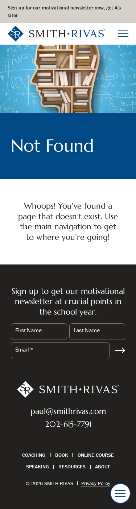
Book (61, 455)
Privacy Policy (95, 483)
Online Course (96, 455)
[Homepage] (57, 33)
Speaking (37, 466)
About (102, 466)
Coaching (33, 455)
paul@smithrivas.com (68, 411)
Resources (72, 466)
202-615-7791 (68, 424)
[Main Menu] (123, 34)
